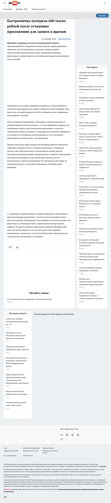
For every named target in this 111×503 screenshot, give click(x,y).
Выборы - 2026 (21, 9)
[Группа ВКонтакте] (61, 435)
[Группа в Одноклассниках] (67, 435)
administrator (64, 39)
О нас (5, 448)
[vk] (10, 247)
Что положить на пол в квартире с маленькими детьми (29, 300)
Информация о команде (11, 451)
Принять (102, 15)
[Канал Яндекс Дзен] (78, 435)
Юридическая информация (31, 448)
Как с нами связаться (10, 455)
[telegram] (18, 247)
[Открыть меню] (4, 3)
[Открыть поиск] (105, 3)
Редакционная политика (30, 451)
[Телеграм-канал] (72, 435)
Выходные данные (48, 448)
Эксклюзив (7, 9)
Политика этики (28, 455)
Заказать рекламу (39, 9)
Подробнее (103, 466)
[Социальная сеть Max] (61, 439)
